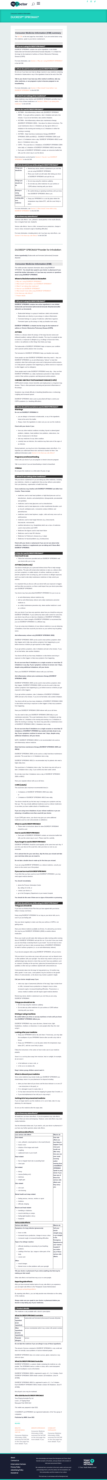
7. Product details (20, 295)
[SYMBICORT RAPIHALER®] (56, 1435)
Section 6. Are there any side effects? (26, 235)
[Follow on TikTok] (94, 1)
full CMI (20, 36)
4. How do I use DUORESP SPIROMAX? (27, 288)
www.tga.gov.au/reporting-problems (25, 1289)
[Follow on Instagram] (91, 1)
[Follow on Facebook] (87, 1)
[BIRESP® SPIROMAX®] (39, 1433)
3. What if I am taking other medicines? (27, 286)
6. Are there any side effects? (24, 293)
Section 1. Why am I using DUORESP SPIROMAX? (46, 61)
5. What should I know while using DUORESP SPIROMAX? (33, 291)
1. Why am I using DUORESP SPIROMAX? (28, 281)
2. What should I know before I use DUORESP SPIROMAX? (33, 284)
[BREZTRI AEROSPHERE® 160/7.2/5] (23, 1436)
